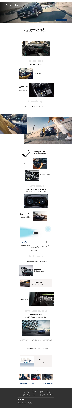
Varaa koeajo (48, 392)
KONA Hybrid (24, 393)
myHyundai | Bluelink (42, 391)
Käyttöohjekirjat (33, 395)
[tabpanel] (36, 12)
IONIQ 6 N (28, 391)
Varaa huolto (48, 393)
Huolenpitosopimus (42, 393)
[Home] (20, 1)
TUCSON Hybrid (28, 394)
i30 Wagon (24, 392)
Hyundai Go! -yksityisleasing (42, 394)
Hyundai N (33, 392)
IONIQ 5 (23, 395)
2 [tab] (23, 305)
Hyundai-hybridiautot (34, 391)
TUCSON (28, 392)
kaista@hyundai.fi (29, 402)
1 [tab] (22, 305)
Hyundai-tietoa (33, 394)
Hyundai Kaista (41, 395)
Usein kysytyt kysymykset (50, 394)
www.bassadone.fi (30, 403)
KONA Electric (24, 394)
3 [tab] (24, 305)
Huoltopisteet (48, 391)
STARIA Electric (28, 395)
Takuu (40, 392)
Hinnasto (33, 393)
